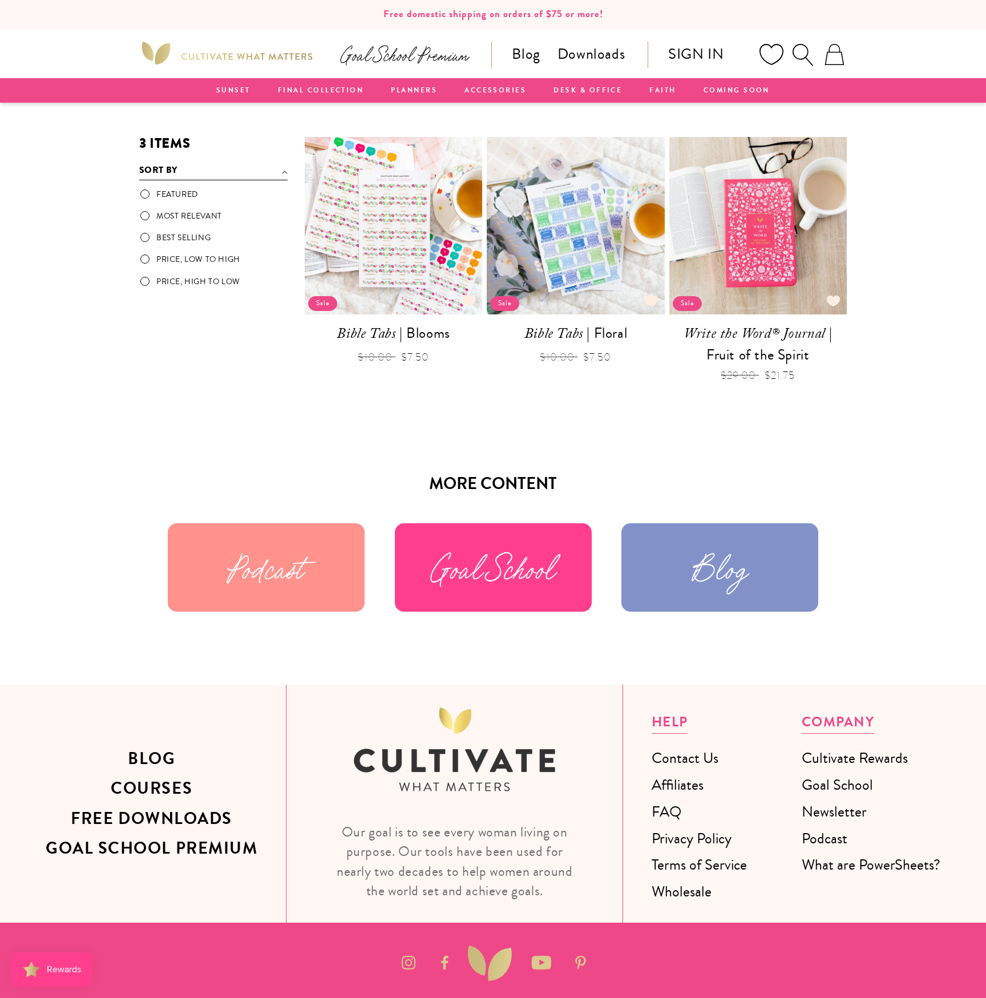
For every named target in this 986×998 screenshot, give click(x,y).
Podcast (266, 567)
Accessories (495, 90)
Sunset (233, 90)
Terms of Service (699, 864)
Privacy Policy (692, 838)
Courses (151, 789)
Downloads (591, 53)
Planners (414, 90)
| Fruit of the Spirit (758, 344)
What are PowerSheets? (871, 864)
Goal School (493, 567)
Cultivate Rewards (855, 758)
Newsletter (834, 811)
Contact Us (685, 758)
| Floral (575, 335)
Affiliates (678, 784)
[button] (802, 54)
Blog (526, 53)
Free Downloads (151, 819)
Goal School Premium (151, 848)
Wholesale (682, 891)
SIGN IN (696, 53)
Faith (662, 90)
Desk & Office (587, 90)
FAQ (666, 811)
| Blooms (393, 335)
